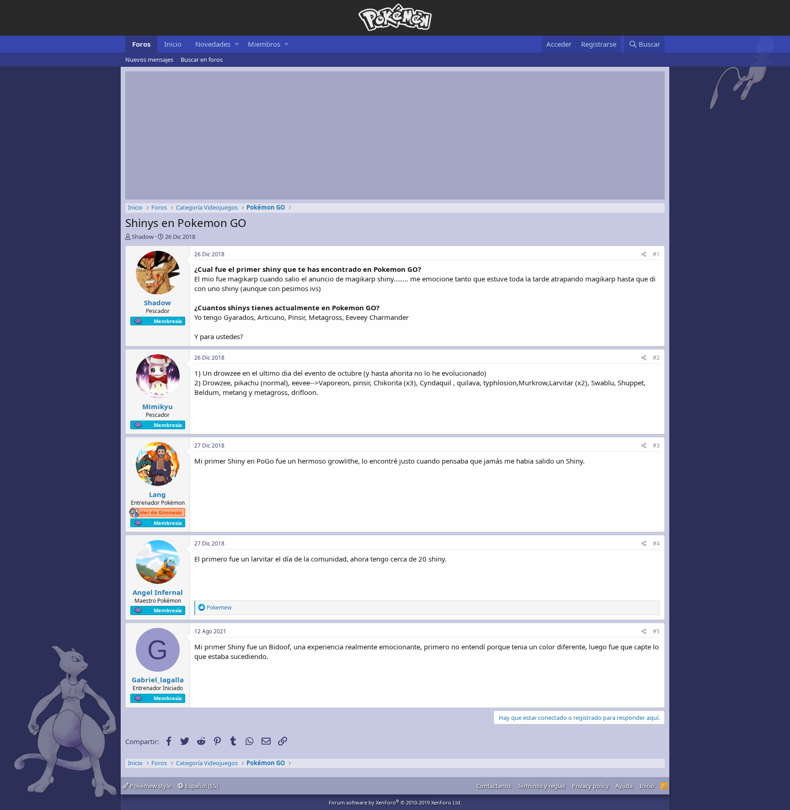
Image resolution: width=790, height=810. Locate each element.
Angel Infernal (158, 592)
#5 (656, 631)
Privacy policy (590, 786)
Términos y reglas (541, 786)
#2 (656, 358)
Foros (141, 44)
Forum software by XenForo (395, 802)
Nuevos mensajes (149, 59)
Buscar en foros (202, 59)
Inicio (172, 44)
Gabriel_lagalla (158, 679)
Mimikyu (157, 406)
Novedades (212, 44)
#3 (656, 445)
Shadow (143, 236)
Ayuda (624, 786)
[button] (236, 44)
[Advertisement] (395, 135)
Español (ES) (201, 786)
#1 (656, 254)
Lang (157, 494)
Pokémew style (149, 786)
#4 (656, 543)
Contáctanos (493, 786)
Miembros (264, 44)
